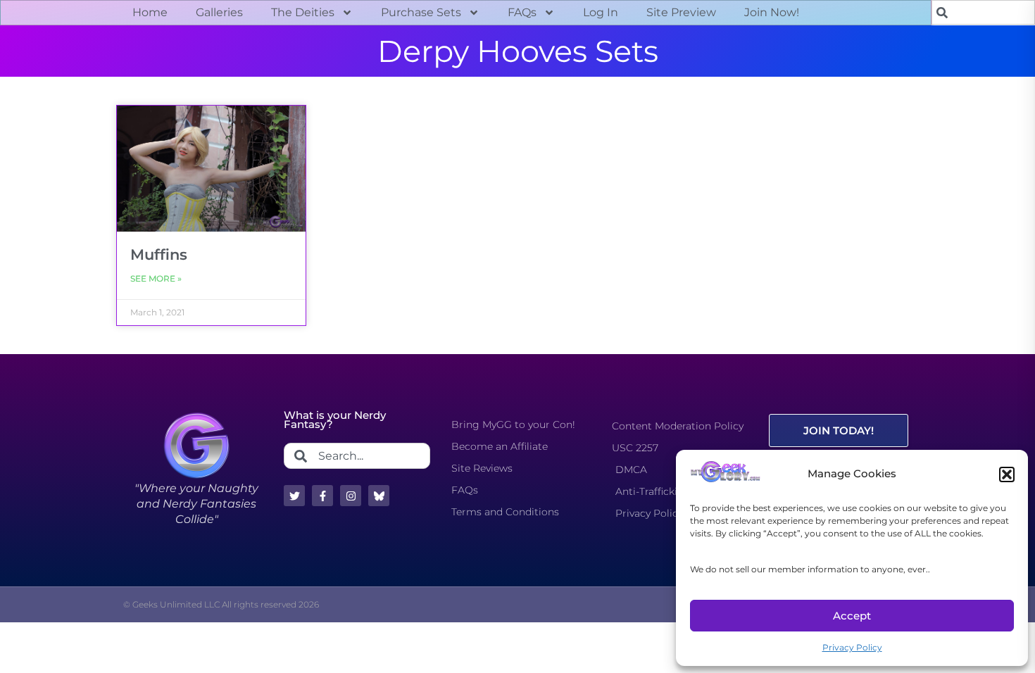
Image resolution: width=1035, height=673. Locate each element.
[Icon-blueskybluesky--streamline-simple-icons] (378, 495)
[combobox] (983, 12)
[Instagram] (350, 495)
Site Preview (681, 12)
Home (150, 12)
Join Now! (771, 12)
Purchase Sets (421, 12)
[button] (1007, 474)
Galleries (219, 12)
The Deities (302, 12)
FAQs (522, 12)
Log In (600, 12)
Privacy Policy (852, 647)
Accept (852, 615)
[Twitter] (294, 495)
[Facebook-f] (322, 495)
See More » (156, 278)
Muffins (158, 254)
